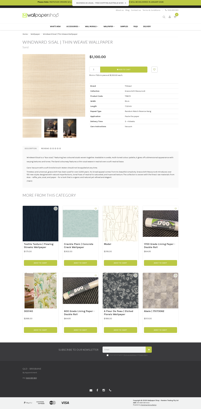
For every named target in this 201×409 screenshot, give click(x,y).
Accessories (72, 26)
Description (31, 148)
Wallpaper (108, 26)
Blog (127, 10)
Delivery (147, 26)
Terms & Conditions (151, 10)
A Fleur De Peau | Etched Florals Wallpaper (118, 313)
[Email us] (91, 390)
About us (120, 10)
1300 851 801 (172, 10)
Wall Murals (91, 26)
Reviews (45, 148)
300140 (28, 311)
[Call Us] (110, 390)
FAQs (135, 26)
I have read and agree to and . (128, 355)
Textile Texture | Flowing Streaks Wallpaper (38, 246)
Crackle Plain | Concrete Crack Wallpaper (78, 246)
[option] (54, 85)
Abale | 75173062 (154, 311)
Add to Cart (125, 69)
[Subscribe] (149, 350)
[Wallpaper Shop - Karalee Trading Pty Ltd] (41, 15)
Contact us (136, 10)
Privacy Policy (143, 355)
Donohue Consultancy (148, 405)
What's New (55, 26)
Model (107, 244)
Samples (124, 26)
